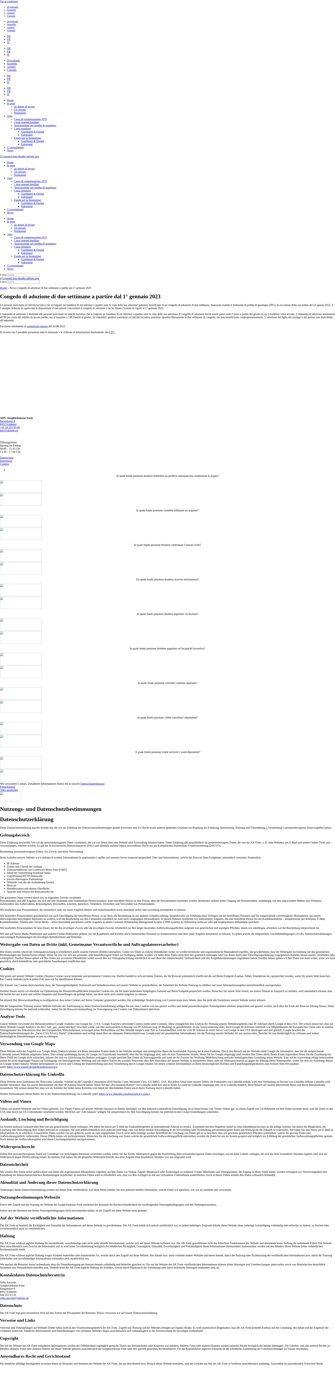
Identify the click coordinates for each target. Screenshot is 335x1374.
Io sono (11, 103)
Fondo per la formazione (27, 138)
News (10, 150)
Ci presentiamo (15, 147)
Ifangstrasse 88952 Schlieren (8, 423)
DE (9, 36)
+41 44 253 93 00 (10, 427)
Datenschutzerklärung (92, 783)
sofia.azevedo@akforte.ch (14, 1298)
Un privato (20, 109)
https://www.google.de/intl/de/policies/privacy (32, 1066)
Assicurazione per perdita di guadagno (35, 125)
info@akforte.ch (9, 430)
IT (8, 42)
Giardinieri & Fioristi (32, 131)
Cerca (3, 274)
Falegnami (26, 134)
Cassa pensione (22, 128)
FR (8, 39)
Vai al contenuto (9, 1)
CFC (112, 332)
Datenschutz (7, 457)
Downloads (12, 7)
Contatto (11, 15)
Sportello (11, 10)
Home (10, 100)
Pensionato (20, 112)
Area (9, 116)
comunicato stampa (37, 326)
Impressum (6, 460)
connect (10, 13)
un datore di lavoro (24, 106)
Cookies (4, 464)
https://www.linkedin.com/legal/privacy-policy (124, 1093)
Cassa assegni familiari (26, 122)
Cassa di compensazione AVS (30, 119)
